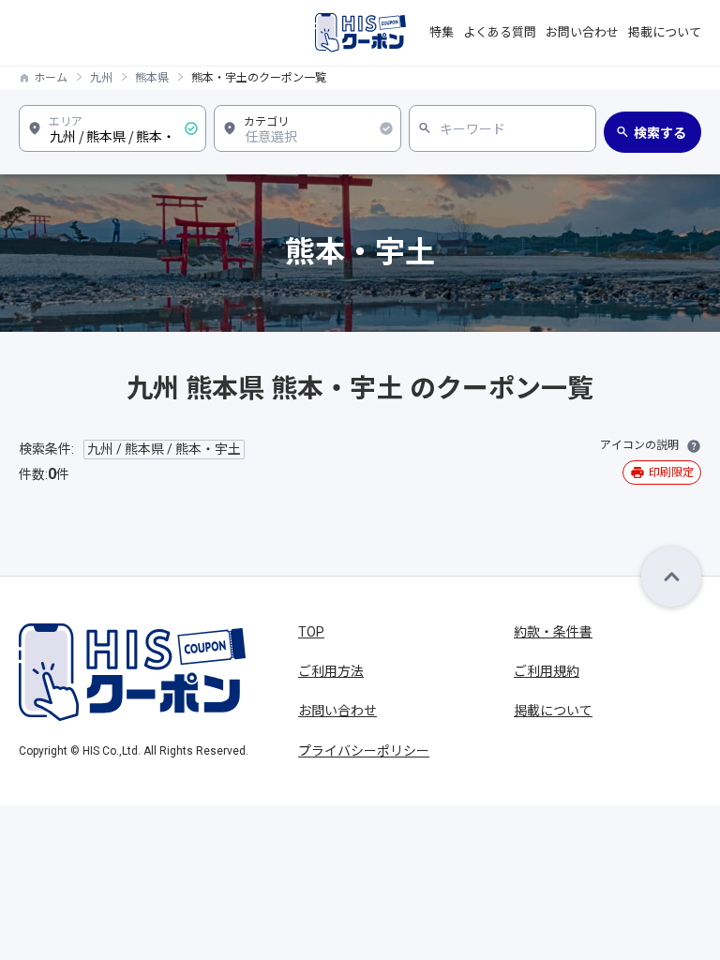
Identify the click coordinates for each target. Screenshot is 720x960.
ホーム (51, 77)
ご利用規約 (546, 671)
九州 (101, 77)
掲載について (664, 32)
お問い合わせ (582, 32)
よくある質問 (499, 32)
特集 (441, 32)
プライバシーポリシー (363, 750)
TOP (311, 631)
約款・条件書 (553, 631)
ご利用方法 (331, 671)
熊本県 (152, 77)
